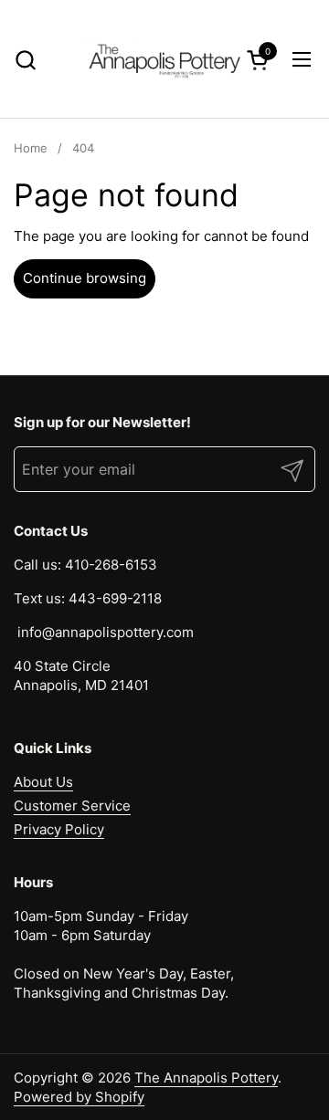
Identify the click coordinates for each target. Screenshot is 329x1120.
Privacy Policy (59, 829)
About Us (43, 781)
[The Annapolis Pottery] (164, 59)
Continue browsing (84, 278)
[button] (25, 59)
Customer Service (72, 805)
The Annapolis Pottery (206, 1077)
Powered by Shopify (79, 1096)
